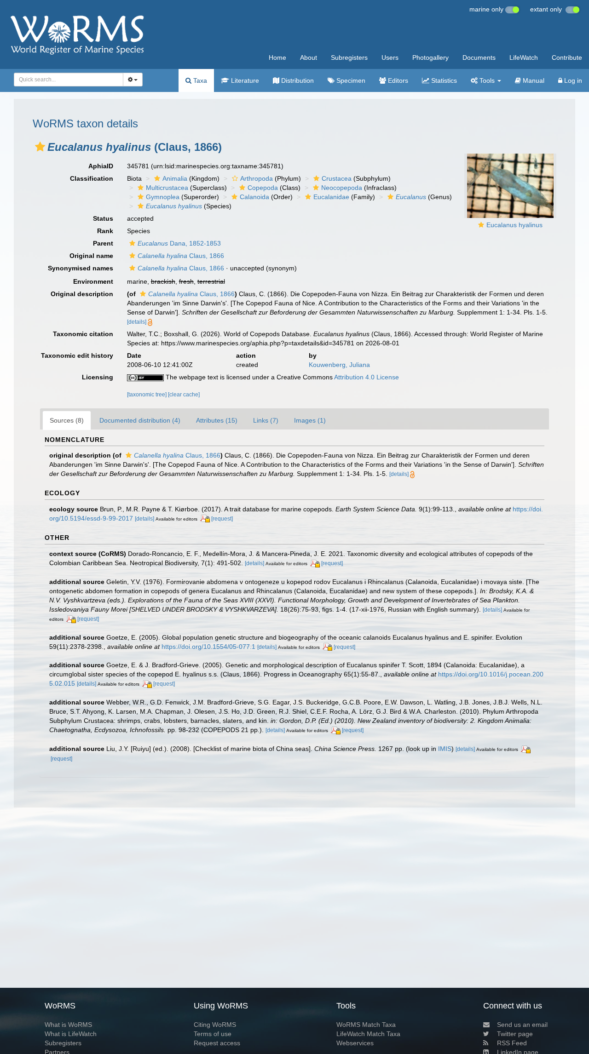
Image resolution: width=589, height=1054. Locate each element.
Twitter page (515, 1033)
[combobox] (68, 79)
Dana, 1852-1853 (179, 243)
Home (277, 57)
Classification (91, 178)
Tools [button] (487, 80)
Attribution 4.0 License (366, 377)
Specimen (350, 80)
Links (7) (265, 420)
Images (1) (310, 420)
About (308, 57)
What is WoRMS (68, 1024)
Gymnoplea (162, 196)
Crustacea (337, 178)
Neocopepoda (341, 187)
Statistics (443, 80)
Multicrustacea (167, 187)
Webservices (355, 1043)
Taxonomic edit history (77, 355)
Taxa (199, 80)
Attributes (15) (216, 420)
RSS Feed (512, 1043)
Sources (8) (67, 420)
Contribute (567, 57)
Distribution (296, 80)
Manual (532, 80)
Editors (397, 80)
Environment (93, 281)
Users (389, 57)
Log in (572, 80)
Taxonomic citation (83, 334)
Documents (479, 57)
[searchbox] (66, 79)
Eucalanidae (331, 196)
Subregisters (349, 57)
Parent (103, 243)
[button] (40, 146)
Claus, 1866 (181, 255)
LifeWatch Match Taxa (368, 1033)
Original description (82, 294)
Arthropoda (256, 178)
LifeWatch (523, 57)
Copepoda (263, 187)
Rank (105, 231)
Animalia (174, 178)
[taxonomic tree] (147, 394)
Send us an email (522, 1024)
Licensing (97, 377)
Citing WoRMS (215, 1024)
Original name (91, 255)
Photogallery (430, 57)
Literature (244, 80)
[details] (136, 322)
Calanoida (254, 196)
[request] (222, 519)
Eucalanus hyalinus (514, 225)
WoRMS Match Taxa (366, 1024)
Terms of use (212, 1033)
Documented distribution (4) (139, 420)
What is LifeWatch (71, 1033)
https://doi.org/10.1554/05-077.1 (208, 646)
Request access (217, 1043)
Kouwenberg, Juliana (339, 364)
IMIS (444, 748)
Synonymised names (80, 268)
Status (103, 218)
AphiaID (100, 166)
